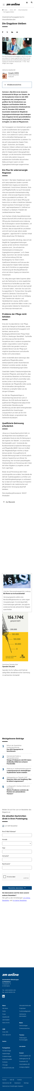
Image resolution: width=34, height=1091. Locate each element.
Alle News (5, 1008)
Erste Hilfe (5, 1032)
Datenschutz (5, 1083)
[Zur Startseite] (13, 4)
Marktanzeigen (23, 1025)
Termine (21, 1035)
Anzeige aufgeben (24, 1067)
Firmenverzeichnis (24, 1028)
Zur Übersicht (10, 502)
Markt (21, 1022)
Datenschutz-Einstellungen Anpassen (12, 1086)
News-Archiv (6, 1022)
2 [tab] (28, 39)
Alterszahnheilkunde (25, 1005)
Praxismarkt (22, 1061)
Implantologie (6, 1053)
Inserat (21, 1053)
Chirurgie (5, 1065)
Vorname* (5, 856)
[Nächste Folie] (7, 39)
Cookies (19, 1079)
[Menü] (3, 4)
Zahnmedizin (6, 1019)
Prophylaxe (22, 1008)
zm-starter (22, 1046)
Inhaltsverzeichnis (14, 85)
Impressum (17, 1083)
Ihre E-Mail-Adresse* (9, 831)
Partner (4, 1079)
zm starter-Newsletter (20, 900)
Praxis (4, 1014)
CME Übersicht (6, 1034)
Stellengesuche (23, 1058)
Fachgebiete (6, 1048)
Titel (3, 848)
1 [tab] (24, 39)
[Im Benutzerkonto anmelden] (27, 2)
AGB (11, 1079)
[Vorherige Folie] (3, 39)
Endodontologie (6, 1056)
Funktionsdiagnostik (24, 1011)
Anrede (4, 839)
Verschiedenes (23, 1064)
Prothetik (5, 1062)
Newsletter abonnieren (15, 888)
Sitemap (26, 1083)
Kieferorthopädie (7, 1059)
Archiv (4, 1041)
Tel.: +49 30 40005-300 (9, 990)
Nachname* (6, 864)
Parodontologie (6, 1050)
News (4, 1005)
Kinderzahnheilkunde (8, 1067)
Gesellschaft (5, 1017)
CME (3, 1029)
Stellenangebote (24, 1055)
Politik (4, 1011)
